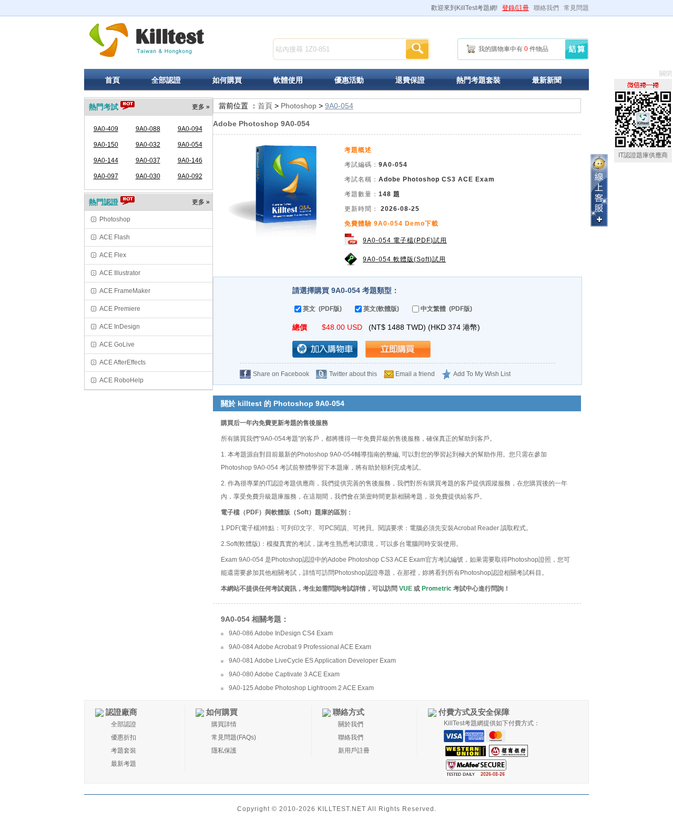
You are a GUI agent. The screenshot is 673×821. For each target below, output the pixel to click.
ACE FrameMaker (124, 291)
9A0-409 (106, 129)
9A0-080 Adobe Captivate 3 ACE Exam (284, 674)
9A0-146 (190, 160)
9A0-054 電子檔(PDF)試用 (405, 240)
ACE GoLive (117, 344)
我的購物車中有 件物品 (513, 49)
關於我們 (350, 724)
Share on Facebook (281, 374)
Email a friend (415, 374)
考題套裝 (123, 750)
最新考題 (123, 763)
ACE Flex (112, 255)
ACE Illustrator (119, 273)
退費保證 (410, 80)
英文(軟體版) (381, 308)
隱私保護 (224, 750)
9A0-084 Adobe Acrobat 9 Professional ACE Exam (300, 647)
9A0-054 (190, 144)
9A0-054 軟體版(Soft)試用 (404, 259)
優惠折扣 (123, 737)
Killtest (147, 40)
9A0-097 (106, 176)
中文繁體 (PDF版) (446, 308)
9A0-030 (148, 176)
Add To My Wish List (482, 374)
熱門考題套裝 (478, 80)
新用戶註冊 (354, 750)
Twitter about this (353, 374)
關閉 (665, 73)
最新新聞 (547, 80)
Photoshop (114, 219)
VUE (405, 588)
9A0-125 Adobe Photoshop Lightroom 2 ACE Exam (301, 688)
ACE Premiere (119, 308)
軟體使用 (288, 80)
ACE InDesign (119, 326)
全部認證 (166, 80)
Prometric (437, 588)
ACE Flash (114, 237)
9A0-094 (190, 129)
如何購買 (227, 80)
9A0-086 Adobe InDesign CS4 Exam (281, 633)
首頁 (112, 80)
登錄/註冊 (515, 8)
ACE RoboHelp (121, 380)
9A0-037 (148, 160)
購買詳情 (224, 724)
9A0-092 (190, 176)
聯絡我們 (546, 8)
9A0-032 (148, 144)
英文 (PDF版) (322, 308)
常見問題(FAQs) (233, 737)
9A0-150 (106, 144)
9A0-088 (148, 129)
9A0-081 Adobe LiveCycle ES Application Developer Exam (312, 660)
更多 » (201, 106)
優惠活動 (349, 80)
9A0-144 (106, 160)
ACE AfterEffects (122, 362)
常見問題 (576, 8)
